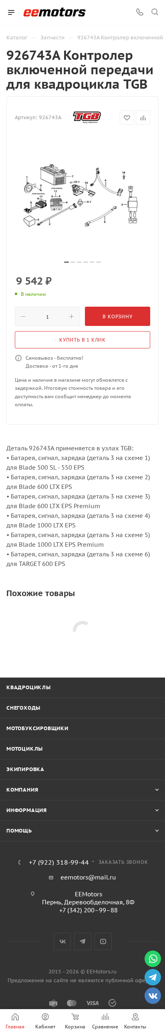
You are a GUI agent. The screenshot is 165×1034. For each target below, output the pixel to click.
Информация (26, 810)
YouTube (103, 941)
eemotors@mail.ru (88, 877)
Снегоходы (23, 707)
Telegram (82, 941)
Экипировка (25, 769)
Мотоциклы (24, 748)
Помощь (19, 830)
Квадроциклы (28, 687)
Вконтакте (62, 941)
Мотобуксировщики (37, 728)
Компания (22, 789)
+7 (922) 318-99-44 (59, 862)
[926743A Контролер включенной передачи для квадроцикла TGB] (82, 195)
